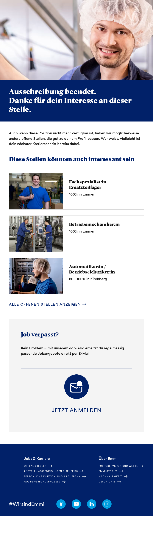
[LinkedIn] (91, 504)
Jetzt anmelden (77, 410)
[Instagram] (107, 504)
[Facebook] (61, 504)
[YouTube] (76, 504)
